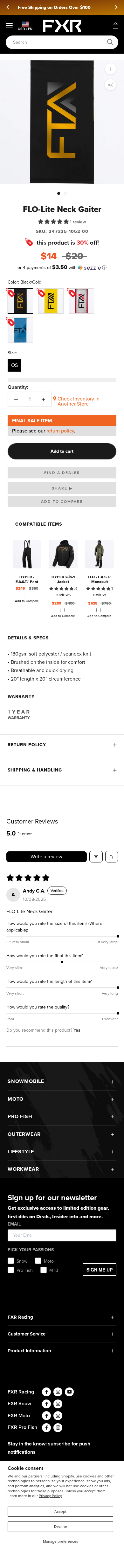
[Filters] (96, 856)
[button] (54, 221)
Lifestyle (21, 1151)
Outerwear (24, 1134)
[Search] (110, 42)
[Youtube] (69, 1391)
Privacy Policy (50, 1496)
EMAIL (14, 1224)
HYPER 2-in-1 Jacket (63, 579)
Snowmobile (26, 1081)
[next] (116, 7)
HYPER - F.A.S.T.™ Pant (27, 579)
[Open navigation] (9, 25)
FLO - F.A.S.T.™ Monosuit (99, 579)
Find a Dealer (62, 473)
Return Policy (27, 744)
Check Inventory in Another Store (79, 401)
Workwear (23, 1169)
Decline (60, 1526)
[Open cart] (115, 25)
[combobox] (58, 42)
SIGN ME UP (99, 1269)
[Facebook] (46, 1391)
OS (14, 365)
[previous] (8, 7)
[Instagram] (57, 1391)
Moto (16, 1099)
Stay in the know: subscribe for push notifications (49, 1448)
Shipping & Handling (35, 770)
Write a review (46, 856)
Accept (60, 1512)
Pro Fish (20, 1116)
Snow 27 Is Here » (64, 7)
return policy (60, 430)
